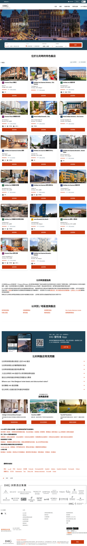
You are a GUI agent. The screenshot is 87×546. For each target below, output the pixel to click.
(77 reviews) (41, 226)
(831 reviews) (12, 192)
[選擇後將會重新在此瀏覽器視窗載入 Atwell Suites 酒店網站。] (54, 499)
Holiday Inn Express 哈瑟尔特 (71, 185)
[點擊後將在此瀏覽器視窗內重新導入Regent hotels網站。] (13, 492)
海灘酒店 (3, 437)
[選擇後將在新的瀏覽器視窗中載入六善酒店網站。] (5, 492)
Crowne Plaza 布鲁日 (11, 82)
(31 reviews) (12, 157)
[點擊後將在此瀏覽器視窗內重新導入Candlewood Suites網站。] (80, 499)
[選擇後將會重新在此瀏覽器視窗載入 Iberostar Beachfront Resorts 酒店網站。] (6, 499)
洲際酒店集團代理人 (48, 512)
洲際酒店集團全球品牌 (27, 517)
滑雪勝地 (42, 432)
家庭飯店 (3, 442)
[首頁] (3, 478)
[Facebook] (2, 513)
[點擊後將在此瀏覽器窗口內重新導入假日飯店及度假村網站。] (31, 499)
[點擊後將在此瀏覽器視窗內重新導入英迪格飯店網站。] (54, 492)
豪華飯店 (12, 447)
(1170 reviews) (13, 260)
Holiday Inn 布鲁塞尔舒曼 (12, 185)
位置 (56, 6)
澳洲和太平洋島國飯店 (19, 452)
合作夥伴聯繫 (25, 521)
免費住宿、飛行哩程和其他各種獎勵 (59, 290)
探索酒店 (24, 515)
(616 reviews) (42, 123)
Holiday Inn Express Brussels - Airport (42, 254)
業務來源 (24, 523)
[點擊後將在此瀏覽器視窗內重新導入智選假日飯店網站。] (23, 499)
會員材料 (46, 518)
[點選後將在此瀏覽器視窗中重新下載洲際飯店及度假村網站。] (24, 492)
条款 (25, 542)
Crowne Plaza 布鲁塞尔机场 (12, 116)
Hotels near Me (5, 447)
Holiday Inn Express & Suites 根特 (14, 150)
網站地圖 (68, 520)
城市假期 (3, 432)
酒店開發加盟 (25, 519)
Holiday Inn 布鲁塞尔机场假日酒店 (14, 219)
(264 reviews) (71, 158)
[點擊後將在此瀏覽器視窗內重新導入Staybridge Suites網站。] (63, 499)
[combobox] (15, 46)
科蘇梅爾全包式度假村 (41, 437)
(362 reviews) (42, 157)
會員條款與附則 (69, 512)
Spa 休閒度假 (62, 432)
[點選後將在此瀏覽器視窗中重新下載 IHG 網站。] (15, 485)
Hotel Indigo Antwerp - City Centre (73, 116)
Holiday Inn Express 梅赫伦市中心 (43, 150)
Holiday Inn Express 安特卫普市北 (43, 185)
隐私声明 (23, 544)
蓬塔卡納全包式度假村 (67, 437)
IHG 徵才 (25, 513)
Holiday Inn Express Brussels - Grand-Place (74, 151)
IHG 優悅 (9, 290)
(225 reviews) (12, 226)
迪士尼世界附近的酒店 (42, 442)
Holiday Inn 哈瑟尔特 (69, 82)
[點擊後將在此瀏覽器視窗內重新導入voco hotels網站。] (62, 492)
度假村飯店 (55, 432)
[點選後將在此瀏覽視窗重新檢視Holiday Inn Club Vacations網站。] (72, 499)
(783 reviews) (71, 226)
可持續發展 (46, 516)
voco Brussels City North (41, 219)
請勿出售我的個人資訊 (71, 518)
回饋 (67, 523)
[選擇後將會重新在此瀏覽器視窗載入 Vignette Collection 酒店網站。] (37, 491)
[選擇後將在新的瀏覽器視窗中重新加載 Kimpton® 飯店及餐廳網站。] (46, 492)
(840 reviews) (42, 192)
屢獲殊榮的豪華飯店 (40, 447)
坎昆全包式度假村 (29, 437)
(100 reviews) (42, 90)
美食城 (8, 432)
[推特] (5, 513)
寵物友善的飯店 (30, 447)
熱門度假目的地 (20, 447)
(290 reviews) (71, 192)
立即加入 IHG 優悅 (76, 290)
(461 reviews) (71, 123)
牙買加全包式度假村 (54, 437)
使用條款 (68, 514)
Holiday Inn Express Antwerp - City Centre (44, 83)
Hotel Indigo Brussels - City (42, 116)
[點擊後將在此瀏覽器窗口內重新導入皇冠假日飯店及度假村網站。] (81, 492)
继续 (77, 542)
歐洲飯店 (3, 452)
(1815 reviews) (13, 89)
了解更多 (69, 533)
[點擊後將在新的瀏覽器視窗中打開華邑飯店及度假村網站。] (74, 492)
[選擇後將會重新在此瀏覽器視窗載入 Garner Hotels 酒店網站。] (39, 499)
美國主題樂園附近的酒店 (28, 442)
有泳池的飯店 (29, 432)
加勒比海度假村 (11, 437)
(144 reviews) (42, 260)
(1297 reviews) (13, 123)
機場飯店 (48, 432)
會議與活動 (67, 6)
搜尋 (75, 45)
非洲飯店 (53, 452)
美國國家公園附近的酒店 (13, 442)
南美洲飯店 (41, 452)
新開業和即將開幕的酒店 (18, 432)
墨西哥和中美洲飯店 (31, 452)
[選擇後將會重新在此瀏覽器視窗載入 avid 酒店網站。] (46, 499)
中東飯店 (47, 452)
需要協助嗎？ (6, 1)
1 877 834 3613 (17, 529)
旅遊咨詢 (46, 514)
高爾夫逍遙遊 (70, 432)
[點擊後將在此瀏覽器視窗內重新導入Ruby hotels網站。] (68, 492)
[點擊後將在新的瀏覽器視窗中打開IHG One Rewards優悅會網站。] (76, 503)
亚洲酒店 (9, 452)
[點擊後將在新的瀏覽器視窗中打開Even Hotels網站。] (15, 499)
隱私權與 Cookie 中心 (71, 516)
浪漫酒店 (36, 432)
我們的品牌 (75, 6)
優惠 (60, 6)
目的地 (6, 43)
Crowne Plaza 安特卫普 (11, 253)
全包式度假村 (20, 437)
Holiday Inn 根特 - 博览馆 (70, 219)
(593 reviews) (71, 89)
